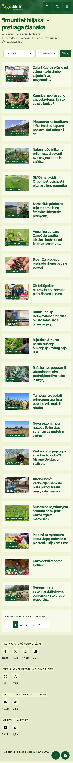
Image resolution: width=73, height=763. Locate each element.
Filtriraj (65, 53)
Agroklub (32, 751)
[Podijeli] (55, 755)
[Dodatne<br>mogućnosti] (65, 755)
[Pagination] (45, 624)
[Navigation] (67, 6)
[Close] (57, 6)
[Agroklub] (12, 6)
